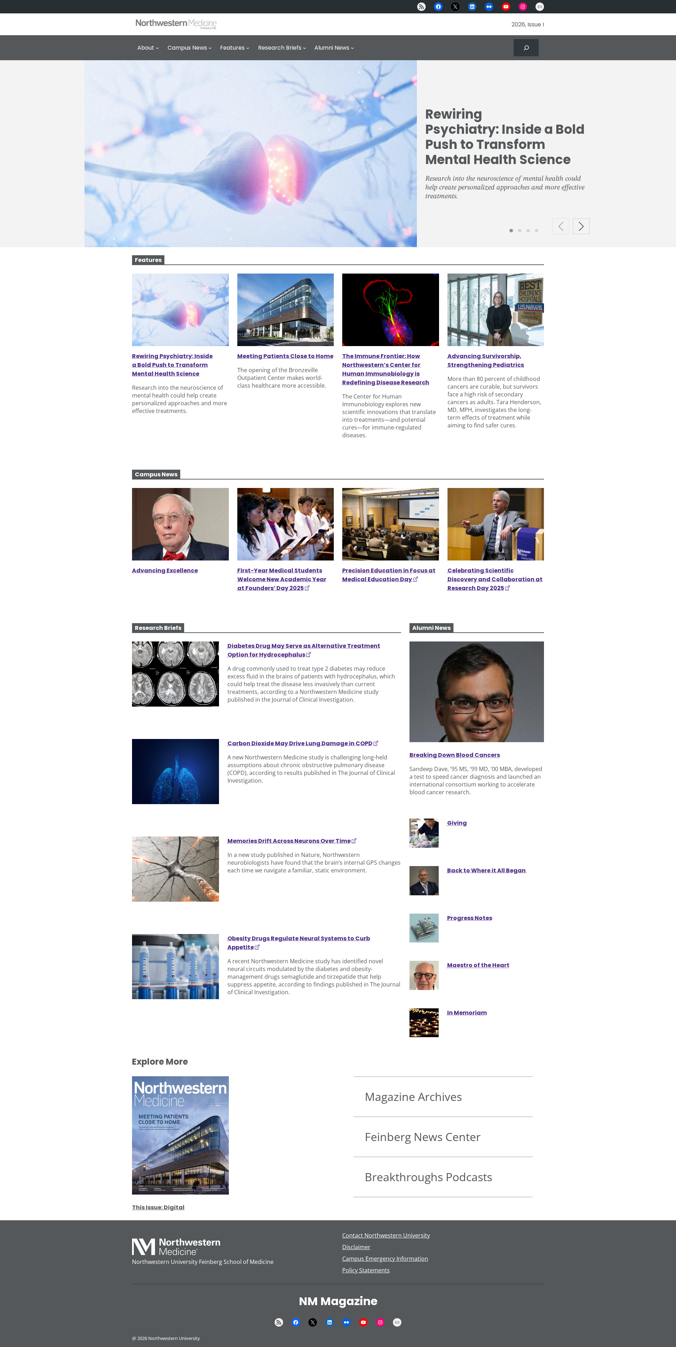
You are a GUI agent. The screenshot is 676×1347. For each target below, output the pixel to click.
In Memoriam (467, 1013)
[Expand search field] (526, 47)
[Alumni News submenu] (352, 48)
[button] (511, 230)
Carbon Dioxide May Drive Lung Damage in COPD (300, 743)
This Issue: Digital (158, 1207)
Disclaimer (356, 1247)
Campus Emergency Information (385, 1259)
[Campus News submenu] (210, 48)
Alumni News (431, 628)
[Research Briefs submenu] (304, 48)
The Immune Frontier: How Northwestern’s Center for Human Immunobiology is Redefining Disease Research (385, 369)
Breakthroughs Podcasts (428, 1176)
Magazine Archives (413, 1096)
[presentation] (560, 226)
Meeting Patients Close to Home (285, 356)
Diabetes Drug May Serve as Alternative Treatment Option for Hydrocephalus (303, 650)
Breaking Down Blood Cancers (454, 755)
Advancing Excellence (165, 570)
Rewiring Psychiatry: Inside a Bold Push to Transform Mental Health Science (504, 137)
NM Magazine (338, 1301)
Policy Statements (366, 1270)
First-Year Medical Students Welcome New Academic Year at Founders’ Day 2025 (281, 579)
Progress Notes (469, 918)
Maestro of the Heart (478, 965)
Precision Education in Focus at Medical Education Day (389, 574)
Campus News (156, 474)
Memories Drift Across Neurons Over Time (289, 841)
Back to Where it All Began (487, 870)
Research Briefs (158, 628)
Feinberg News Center (423, 1136)
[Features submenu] (248, 48)
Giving (457, 823)
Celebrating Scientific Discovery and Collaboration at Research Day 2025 (495, 579)
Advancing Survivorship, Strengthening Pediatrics (486, 360)
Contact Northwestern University (386, 1235)
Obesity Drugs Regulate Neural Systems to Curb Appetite (298, 942)
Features (148, 260)
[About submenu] (157, 48)
